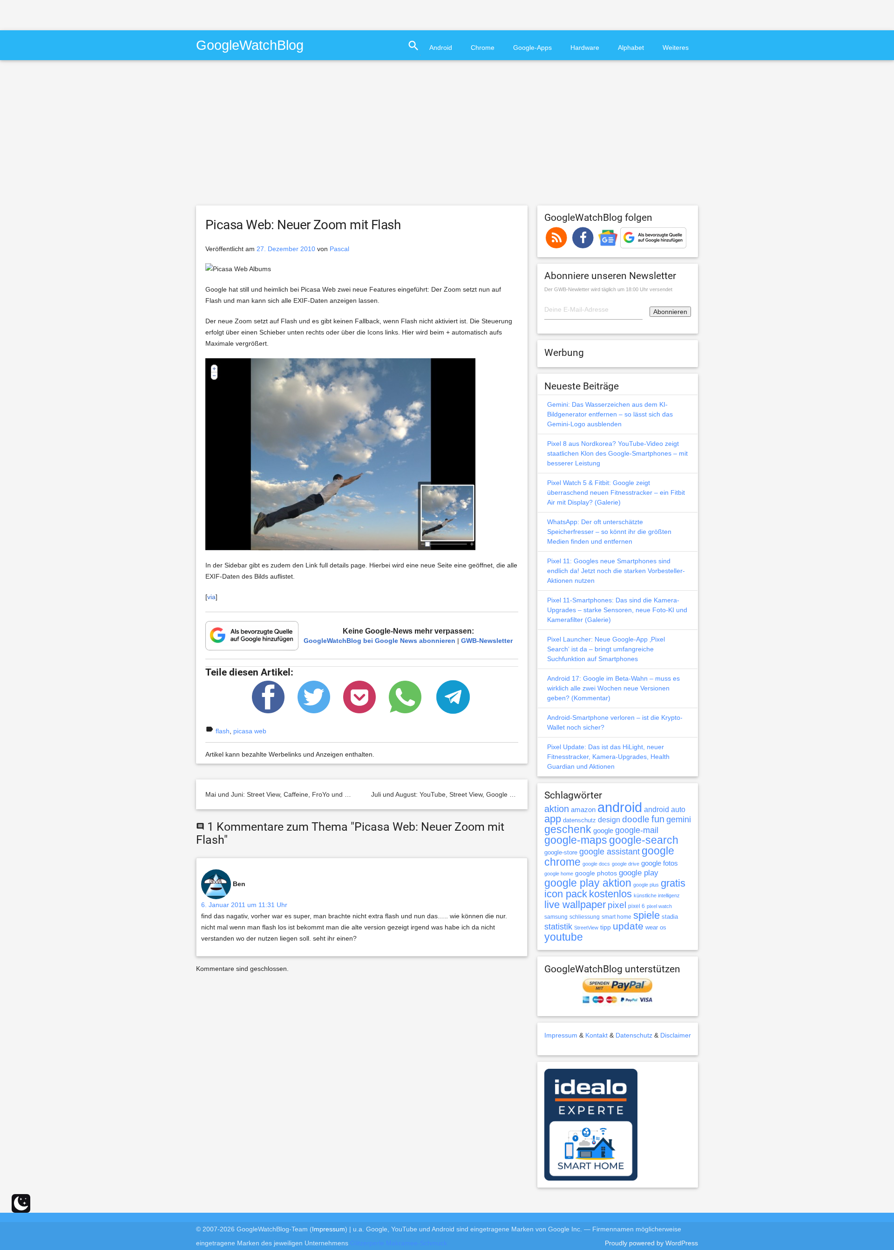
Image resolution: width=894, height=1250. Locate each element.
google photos (596, 873)
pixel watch (659, 906)
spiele (646, 915)
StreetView (586, 927)
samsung (556, 917)
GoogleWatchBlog (250, 45)
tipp (605, 927)
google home (558, 873)
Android (440, 47)
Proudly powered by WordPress (651, 1243)
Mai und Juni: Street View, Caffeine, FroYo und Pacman (287, 794)
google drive (625, 864)
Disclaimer (675, 1035)
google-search (643, 840)
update (628, 926)
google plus (646, 885)
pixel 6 (636, 906)
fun (657, 819)
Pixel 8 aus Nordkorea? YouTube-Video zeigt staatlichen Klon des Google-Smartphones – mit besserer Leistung (617, 453)
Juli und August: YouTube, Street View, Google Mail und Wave (462, 794)
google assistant (609, 851)
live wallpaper (575, 904)
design (609, 819)
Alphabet (631, 47)
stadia (670, 916)
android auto (664, 809)
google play (638, 872)
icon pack (565, 894)
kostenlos (610, 894)
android (619, 807)
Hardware (584, 47)
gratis (673, 883)
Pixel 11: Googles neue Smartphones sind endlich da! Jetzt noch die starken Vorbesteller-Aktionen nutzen (616, 570)
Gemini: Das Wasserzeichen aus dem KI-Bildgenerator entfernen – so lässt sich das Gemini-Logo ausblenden (610, 414)
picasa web (249, 731)
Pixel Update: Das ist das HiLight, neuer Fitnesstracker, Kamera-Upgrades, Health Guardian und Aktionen (608, 756)
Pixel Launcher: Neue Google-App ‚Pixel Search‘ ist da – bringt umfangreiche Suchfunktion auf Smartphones (606, 649)
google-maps (575, 840)
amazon (583, 809)
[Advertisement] (109, 14)
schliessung (584, 917)
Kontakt (596, 1035)
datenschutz (579, 820)
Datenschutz (634, 1035)
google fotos (659, 863)
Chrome (482, 47)
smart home (616, 917)
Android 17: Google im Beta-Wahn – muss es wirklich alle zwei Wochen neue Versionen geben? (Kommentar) (613, 688)
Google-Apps (532, 47)
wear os (655, 927)
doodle (636, 819)
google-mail (636, 830)
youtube (563, 937)
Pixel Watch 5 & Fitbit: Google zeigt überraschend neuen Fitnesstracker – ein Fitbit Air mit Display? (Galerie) (616, 492)
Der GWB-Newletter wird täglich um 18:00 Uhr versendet (608, 289)
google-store (560, 852)
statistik (558, 926)
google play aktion (587, 883)
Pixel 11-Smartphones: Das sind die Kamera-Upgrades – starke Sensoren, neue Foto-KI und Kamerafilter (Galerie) (617, 609)
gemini (678, 819)
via (211, 597)
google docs (596, 864)
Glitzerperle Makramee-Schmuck (398, 1243)
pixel (617, 905)
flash (223, 731)
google (603, 830)
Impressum (560, 1035)
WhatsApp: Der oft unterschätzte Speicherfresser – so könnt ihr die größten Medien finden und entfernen (609, 531)
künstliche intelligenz (657, 895)
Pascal (339, 249)
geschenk (567, 829)
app (552, 819)
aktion (556, 809)
